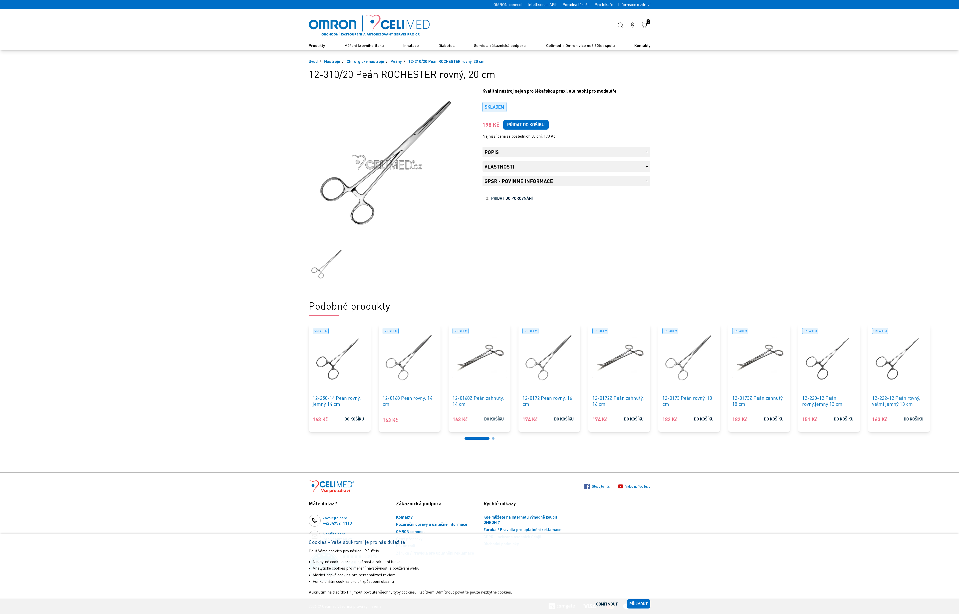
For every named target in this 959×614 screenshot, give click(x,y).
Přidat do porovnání (512, 198)
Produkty (317, 45)
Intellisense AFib (542, 4)
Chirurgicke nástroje (365, 61)
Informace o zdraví (634, 4)
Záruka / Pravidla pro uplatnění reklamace (522, 529)
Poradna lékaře (575, 4)
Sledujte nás (601, 486)
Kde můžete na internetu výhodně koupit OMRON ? (520, 520)
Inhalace (411, 45)
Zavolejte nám (337, 520)
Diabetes (447, 45)
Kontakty (642, 45)
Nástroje (332, 61)
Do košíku (354, 418)
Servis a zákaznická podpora (500, 45)
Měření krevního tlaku (364, 45)
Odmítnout (607, 604)
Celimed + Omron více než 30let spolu (580, 45)
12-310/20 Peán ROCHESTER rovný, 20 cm (446, 61)
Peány (396, 61)
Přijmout (638, 603)
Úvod (313, 61)
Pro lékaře (603, 4)
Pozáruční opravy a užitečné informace (431, 524)
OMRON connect (508, 4)
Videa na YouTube (637, 486)
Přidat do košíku (526, 124)
